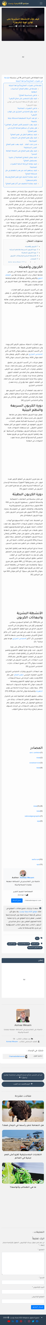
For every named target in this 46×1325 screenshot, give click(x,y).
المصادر (33, 259)
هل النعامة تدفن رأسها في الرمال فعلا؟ (23, 1125)
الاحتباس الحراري (36, 354)
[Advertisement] (23, 57)
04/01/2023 (30, 26)
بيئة (37, 938)
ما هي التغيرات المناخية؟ (27, 109)
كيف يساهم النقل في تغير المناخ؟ (23, 135)
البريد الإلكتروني (38, 1287)
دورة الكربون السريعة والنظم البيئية (23, 250)
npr (38, 865)
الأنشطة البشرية (23, 944)
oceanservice (34, 763)
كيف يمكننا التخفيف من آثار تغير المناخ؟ (21, 184)
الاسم (41, 1278)
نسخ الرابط (16, 899)
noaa (38, 758)
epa (38, 821)
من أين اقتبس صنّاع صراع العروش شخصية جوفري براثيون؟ (23, 1076)
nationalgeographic (32, 816)
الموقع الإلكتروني (38, 1297)
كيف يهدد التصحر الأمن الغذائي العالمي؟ (21, 125)
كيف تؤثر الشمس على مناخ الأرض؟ (23, 99)
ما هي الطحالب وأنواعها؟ (23, 1187)
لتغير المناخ (18, 675)
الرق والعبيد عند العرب (21, 1084)
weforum (35, 860)
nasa (38, 768)
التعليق (41, 1250)
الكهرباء (39, 691)
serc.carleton (35, 753)
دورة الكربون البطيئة (29, 253)
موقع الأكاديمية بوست (28, 912)
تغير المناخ (35, 944)
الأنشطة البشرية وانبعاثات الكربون (23, 256)
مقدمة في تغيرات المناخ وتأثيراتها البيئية (25, 86)
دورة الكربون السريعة (35, 947)
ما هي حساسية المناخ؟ (28, 95)
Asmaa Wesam (27, 878)
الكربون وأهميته (31, 247)
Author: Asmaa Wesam (14, 262)
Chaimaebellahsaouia (16, 1056)
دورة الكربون (12, 944)
